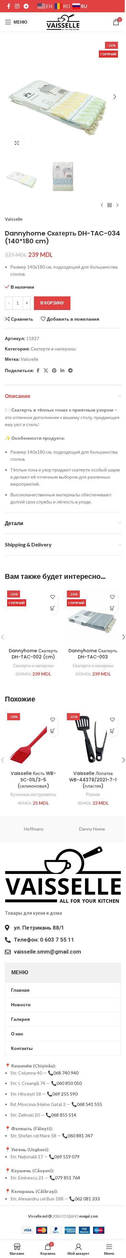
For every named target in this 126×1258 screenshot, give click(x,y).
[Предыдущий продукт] (102, 205)
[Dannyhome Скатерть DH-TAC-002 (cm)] (33, 616)
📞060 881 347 (77, 1135)
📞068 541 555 (86, 1104)
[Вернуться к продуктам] (109, 205)
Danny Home (92, 829)
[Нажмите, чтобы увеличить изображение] (17, 143)
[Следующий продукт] (117, 205)
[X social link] (46, 370)
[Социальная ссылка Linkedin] (62, 370)
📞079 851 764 (64, 1177)
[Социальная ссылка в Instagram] (17, 6)
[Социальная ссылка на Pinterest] (54, 370)
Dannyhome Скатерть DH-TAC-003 (92, 653)
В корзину (52, 302)
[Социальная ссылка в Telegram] (26, 6)
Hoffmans (34, 829)
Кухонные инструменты (33, 794)
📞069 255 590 (62, 1094)
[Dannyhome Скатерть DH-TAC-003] (93, 616)
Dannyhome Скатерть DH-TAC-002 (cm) (33, 653)
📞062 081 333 (84, 1198)
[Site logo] (63, 21)
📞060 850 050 (66, 1083)
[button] (11, 96)
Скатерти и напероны (53, 348)
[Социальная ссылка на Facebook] (9, 6)
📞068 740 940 (63, 1073)
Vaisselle (14, 219)
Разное (93, 794)
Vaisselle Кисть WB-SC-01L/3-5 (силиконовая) (33, 779)
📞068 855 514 (61, 1115)
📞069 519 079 (64, 1156)
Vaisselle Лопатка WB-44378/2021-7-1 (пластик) (93, 779)
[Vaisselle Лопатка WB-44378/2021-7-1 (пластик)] (93, 739)
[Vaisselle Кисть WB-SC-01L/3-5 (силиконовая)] (33, 739)
